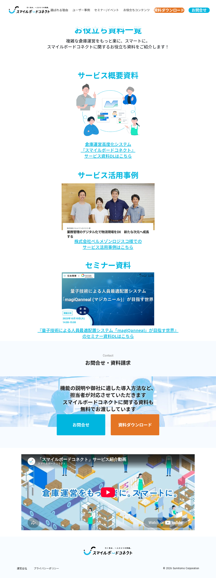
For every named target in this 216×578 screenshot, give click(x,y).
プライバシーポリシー (46, 568)
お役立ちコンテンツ (136, 10)
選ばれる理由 (59, 10)
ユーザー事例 (81, 10)
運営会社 (22, 568)
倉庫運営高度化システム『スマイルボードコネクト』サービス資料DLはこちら (108, 150)
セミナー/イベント (106, 10)
